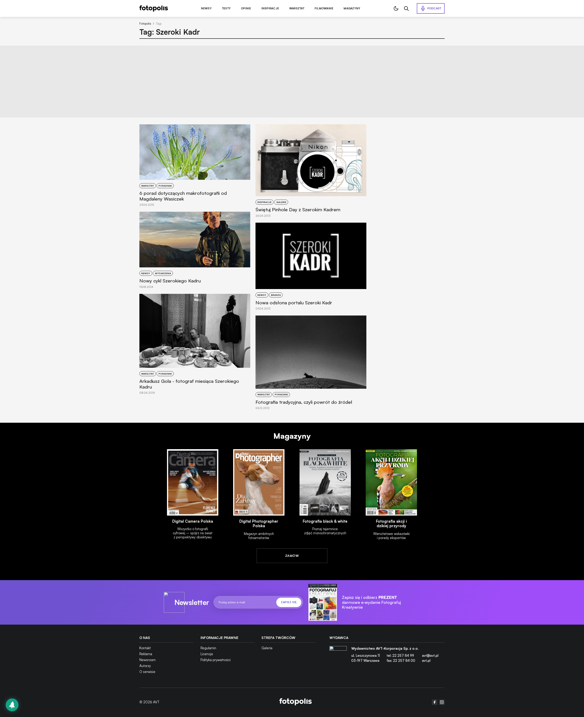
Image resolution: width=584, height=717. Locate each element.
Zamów (292, 556)
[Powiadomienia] (12, 705)
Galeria (266, 648)
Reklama (145, 654)
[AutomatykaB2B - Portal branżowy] (295, 702)
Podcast (434, 8)
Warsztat (296, 8)
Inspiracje (270, 8)
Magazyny (352, 8)
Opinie (246, 8)
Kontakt (145, 648)
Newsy (206, 8)
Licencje (207, 654)
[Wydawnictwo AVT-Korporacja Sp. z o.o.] (338, 656)
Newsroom (147, 660)
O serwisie (147, 672)
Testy (226, 8)
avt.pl (426, 660)
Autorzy (145, 666)
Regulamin (208, 648)
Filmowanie (324, 8)
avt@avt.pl (430, 655)
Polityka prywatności (216, 660)
